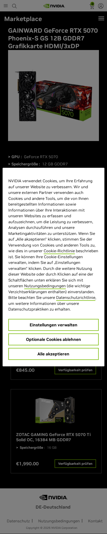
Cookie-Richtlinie (59, 250)
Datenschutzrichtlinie (75, 297)
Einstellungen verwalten (53, 324)
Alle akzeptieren (53, 353)
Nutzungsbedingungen (45, 285)
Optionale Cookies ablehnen (53, 339)
